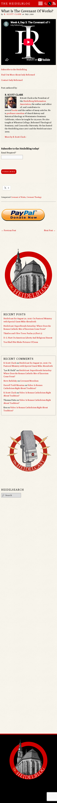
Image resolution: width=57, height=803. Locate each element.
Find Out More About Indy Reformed (18, 75)
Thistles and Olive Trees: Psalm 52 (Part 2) (23, 333)
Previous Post (8, 230)
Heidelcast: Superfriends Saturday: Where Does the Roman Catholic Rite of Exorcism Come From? (28, 373)
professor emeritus (15, 113)
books (15, 110)
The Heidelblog (15, 3)
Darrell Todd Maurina (14, 385)
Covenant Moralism (29, 381)
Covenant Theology (34, 197)
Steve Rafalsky (10, 381)
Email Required (8, 152)
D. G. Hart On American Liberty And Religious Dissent (28, 338)
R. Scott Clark (12, 14)
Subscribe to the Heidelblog (14, 69)
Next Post (49, 230)
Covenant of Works (18, 197)
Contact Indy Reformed (12, 80)
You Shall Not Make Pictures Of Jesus (21, 342)
